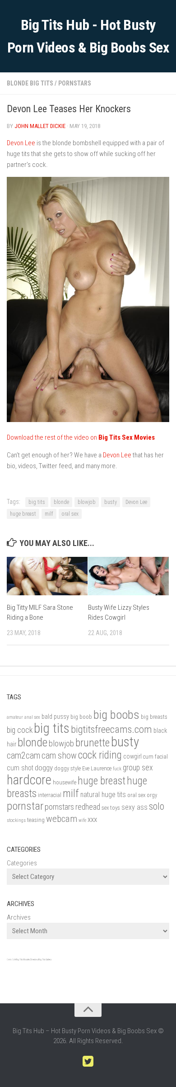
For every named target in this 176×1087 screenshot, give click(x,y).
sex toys (111, 807)
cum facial (155, 756)
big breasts (154, 716)
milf (49, 514)
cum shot (20, 768)
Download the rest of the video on (81, 437)
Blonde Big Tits (30, 83)
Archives (19, 917)
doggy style (67, 768)
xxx (92, 819)
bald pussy (55, 717)
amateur (15, 717)
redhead (87, 807)
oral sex (70, 514)
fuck (117, 769)
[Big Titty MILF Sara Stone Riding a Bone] (47, 576)
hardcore (29, 780)
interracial (49, 795)
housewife (64, 782)
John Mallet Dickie (39, 126)
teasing (36, 819)
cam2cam (23, 755)
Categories (22, 863)
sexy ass (134, 807)
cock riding (100, 755)
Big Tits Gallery (44, 959)
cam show (59, 755)
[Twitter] (88, 1061)
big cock (19, 730)
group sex (138, 767)
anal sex (32, 717)
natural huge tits (103, 794)
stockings (16, 820)
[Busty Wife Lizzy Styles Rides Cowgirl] (128, 576)
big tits (36, 502)
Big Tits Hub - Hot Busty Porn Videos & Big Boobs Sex (88, 36)
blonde (61, 502)
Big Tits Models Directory (27, 959)
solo (156, 806)
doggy (44, 767)
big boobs (116, 714)
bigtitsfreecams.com (111, 729)
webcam (61, 818)
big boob (81, 716)
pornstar (25, 805)
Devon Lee (21, 143)
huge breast (23, 514)
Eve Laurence (96, 768)
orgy (152, 795)
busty (110, 502)
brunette (92, 742)
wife (82, 820)
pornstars (59, 807)
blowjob (87, 502)
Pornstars (74, 83)
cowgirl (132, 756)
